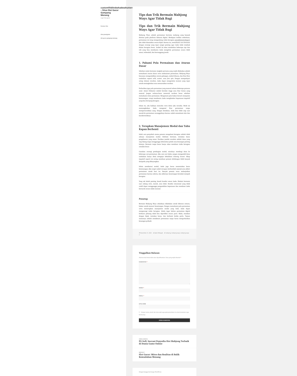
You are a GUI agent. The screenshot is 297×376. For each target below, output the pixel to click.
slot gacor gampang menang (109, 38)
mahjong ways (175, 233)
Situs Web (142, 304)
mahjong (168, 233)
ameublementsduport (182, 40)
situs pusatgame (105, 34)
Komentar (143, 262)
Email (141, 296)
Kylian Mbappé (158, 233)
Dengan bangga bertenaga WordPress (150, 372)
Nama (141, 288)
